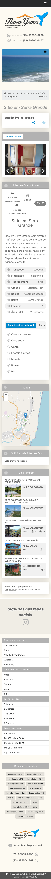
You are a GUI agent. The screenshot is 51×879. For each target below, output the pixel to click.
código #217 (21, 807)
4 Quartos (9, 718)
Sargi (6, 650)
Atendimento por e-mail (28, 845)
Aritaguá (8, 659)
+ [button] (6, 394)
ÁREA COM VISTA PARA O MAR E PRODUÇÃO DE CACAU (21, 501)
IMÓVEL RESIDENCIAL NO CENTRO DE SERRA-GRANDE (24, 559)
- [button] (6, 399)
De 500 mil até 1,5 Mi (14, 743)
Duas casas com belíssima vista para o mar (24, 521)
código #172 (15, 779)
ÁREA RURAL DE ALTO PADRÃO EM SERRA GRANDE (22, 481)
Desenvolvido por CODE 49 (25, 877)
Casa (6, 674)
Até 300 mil (9, 733)
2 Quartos (9, 709)
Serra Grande (10, 645)
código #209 (26, 798)
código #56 (15, 774)
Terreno (8, 684)
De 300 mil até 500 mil (15, 738)
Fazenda (8, 679)
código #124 (35, 812)
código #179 (17, 788)
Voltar (44, 96)
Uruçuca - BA (32, 93)
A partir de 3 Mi (12, 752)
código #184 (25, 816)
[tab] (13, 136)
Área (6, 689)
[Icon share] (25, 622)
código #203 (15, 812)
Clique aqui (10, 589)
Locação (19, 93)
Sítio (44, 93)
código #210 (35, 779)
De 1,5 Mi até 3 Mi (13, 747)
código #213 (20, 802)
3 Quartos (9, 713)
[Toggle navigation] (45, 3)
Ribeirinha (9, 664)
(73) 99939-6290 (33, 35)
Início (9, 93)
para (15, 784)
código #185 (34, 774)
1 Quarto (8, 704)
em (15, 793)
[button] (8, 155)
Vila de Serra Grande (14, 655)
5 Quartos (9, 723)
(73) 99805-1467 (33, 40)
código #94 (36, 793)
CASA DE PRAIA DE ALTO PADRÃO (22, 540)
